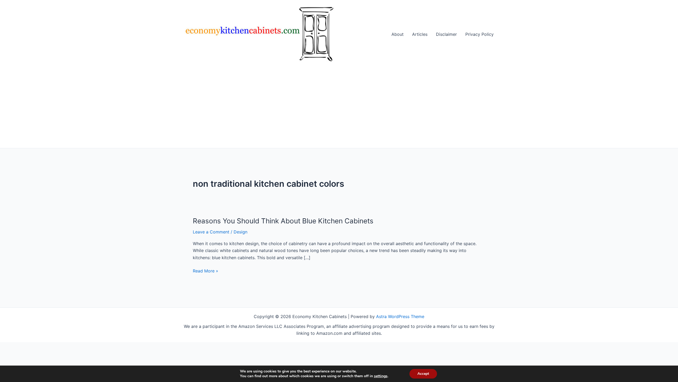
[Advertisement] (339, 108)
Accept (423, 373)
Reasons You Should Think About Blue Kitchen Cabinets (283, 221)
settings (380, 376)
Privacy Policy (479, 34)
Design (240, 232)
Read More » (205, 271)
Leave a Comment (211, 232)
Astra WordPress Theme (400, 316)
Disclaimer (446, 34)
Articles (419, 34)
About (397, 34)
